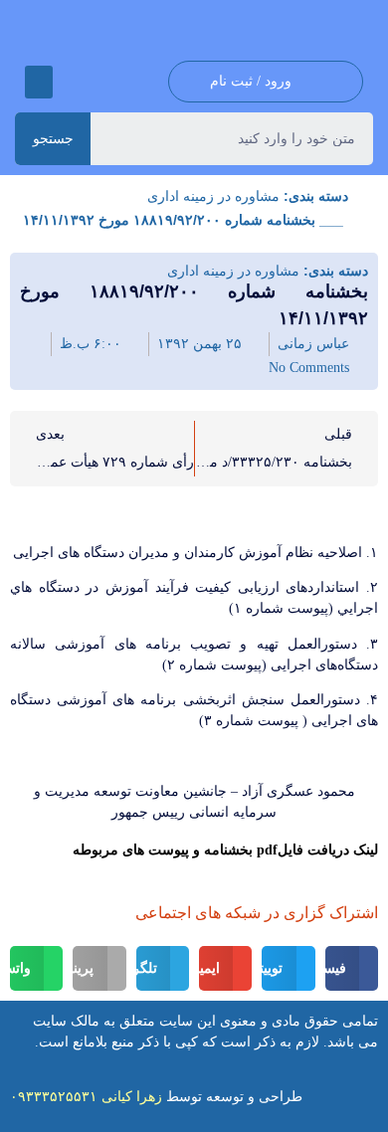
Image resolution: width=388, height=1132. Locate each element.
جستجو (53, 138)
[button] (39, 82)
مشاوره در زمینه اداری (213, 196)
